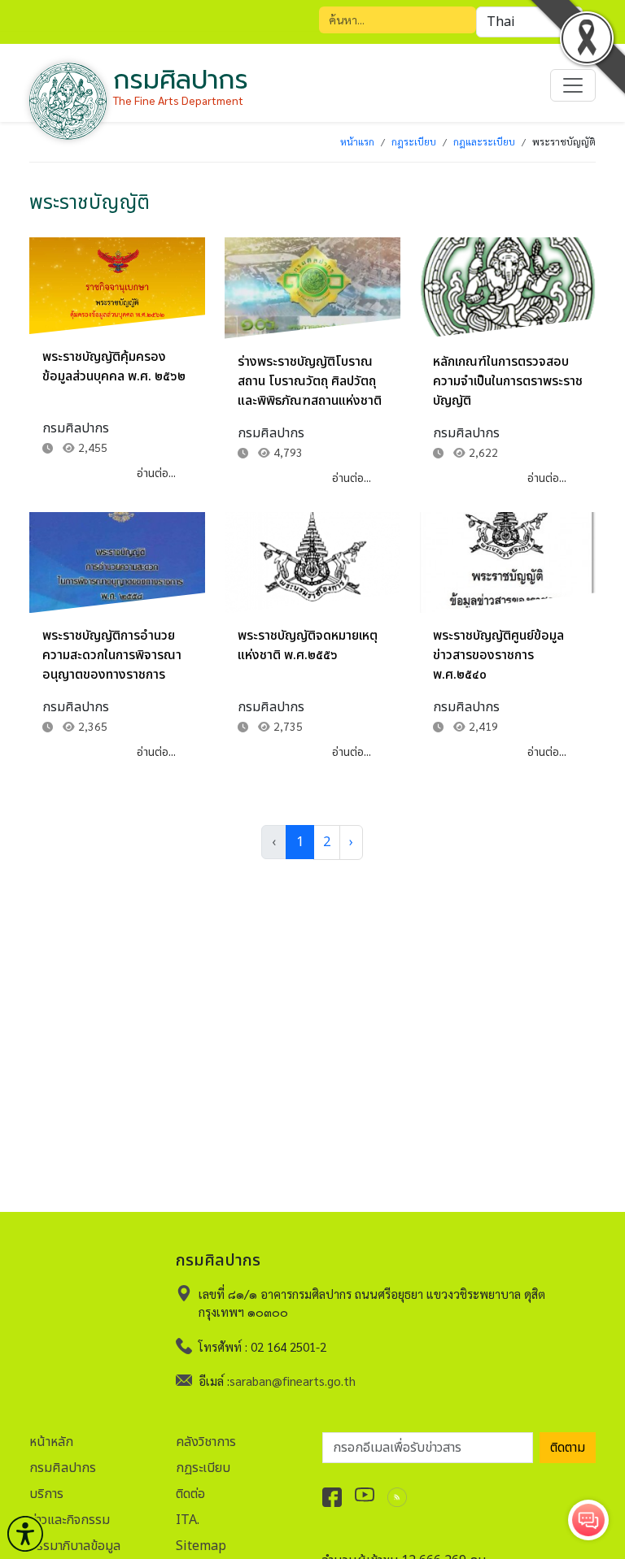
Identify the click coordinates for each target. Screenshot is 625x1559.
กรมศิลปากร (62, 1468)
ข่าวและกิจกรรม (69, 1520)
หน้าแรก (357, 141)
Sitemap (201, 1546)
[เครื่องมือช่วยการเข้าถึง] (25, 1533)
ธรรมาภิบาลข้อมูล (74, 1546)
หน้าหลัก (51, 1442)
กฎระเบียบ (413, 141)
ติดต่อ (190, 1494)
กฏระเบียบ (203, 1468)
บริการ (46, 1494)
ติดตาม (567, 1447)
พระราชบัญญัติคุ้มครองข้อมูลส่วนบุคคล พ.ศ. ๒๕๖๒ (114, 366)
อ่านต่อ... (156, 473)
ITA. (187, 1520)
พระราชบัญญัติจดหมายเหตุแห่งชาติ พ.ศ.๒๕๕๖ (308, 645)
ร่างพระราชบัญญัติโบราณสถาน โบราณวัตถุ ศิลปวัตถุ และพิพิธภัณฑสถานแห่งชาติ (310, 381)
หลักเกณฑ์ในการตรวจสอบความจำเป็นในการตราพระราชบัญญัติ (508, 381)
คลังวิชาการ (206, 1442)
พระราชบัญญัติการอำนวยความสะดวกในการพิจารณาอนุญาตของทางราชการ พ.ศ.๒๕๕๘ (111, 665)
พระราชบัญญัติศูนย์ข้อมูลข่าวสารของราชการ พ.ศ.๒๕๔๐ (498, 655)
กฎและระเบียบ (484, 141)
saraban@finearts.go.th (292, 1380)
